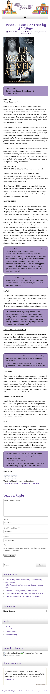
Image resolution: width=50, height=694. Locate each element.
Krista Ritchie (9, 679)
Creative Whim (43, 691)
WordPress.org (11, 634)
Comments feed (11, 632)
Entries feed (10, 629)
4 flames (29, 31)
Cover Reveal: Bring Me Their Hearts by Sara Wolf (24, 593)
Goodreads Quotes (40, 684)
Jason (22, 31)
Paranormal (42, 31)
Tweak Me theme (32, 691)
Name (6, 519)
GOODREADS (25, 484)
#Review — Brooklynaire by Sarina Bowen (21, 591)
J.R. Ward (35, 31)
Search (41, 565)
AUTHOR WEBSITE (10, 484)
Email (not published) (11, 528)
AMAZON (35, 484)
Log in (8, 626)
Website (6, 537)
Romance (24, 33)
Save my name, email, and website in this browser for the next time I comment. (24, 549)
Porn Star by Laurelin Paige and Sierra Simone (23, 596)
